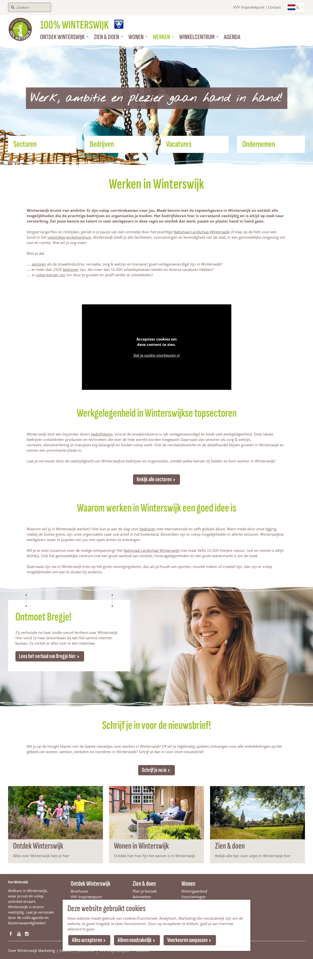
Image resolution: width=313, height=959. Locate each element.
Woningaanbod (194, 891)
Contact (274, 7)
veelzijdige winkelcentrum (69, 237)
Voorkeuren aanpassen (187, 940)
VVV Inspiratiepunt (248, 7)
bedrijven (71, 269)
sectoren (39, 264)
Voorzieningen (193, 896)
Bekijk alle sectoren (154, 479)
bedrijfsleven (102, 434)
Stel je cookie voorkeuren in (156, 355)
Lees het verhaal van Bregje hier (47, 656)
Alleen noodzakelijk (135, 940)
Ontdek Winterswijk (91, 884)
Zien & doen (144, 884)
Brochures (79, 891)
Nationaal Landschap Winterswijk (202, 231)
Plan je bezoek (145, 891)
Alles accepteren (87, 940)
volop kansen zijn (50, 274)
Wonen (188, 884)
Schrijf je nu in (154, 770)
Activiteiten (142, 896)
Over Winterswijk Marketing (31, 950)
